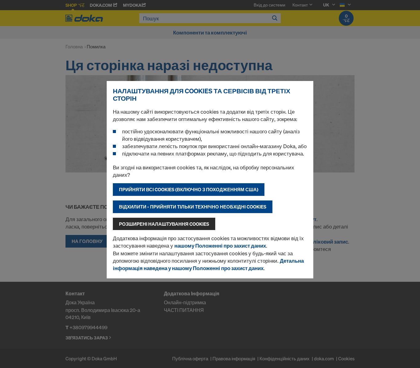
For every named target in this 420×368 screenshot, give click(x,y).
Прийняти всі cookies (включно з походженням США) (188, 189)
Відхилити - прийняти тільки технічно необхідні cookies (192, 207)
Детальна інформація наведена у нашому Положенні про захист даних (208, 264)
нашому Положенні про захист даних (220, 245)
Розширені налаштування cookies (164, 224)
